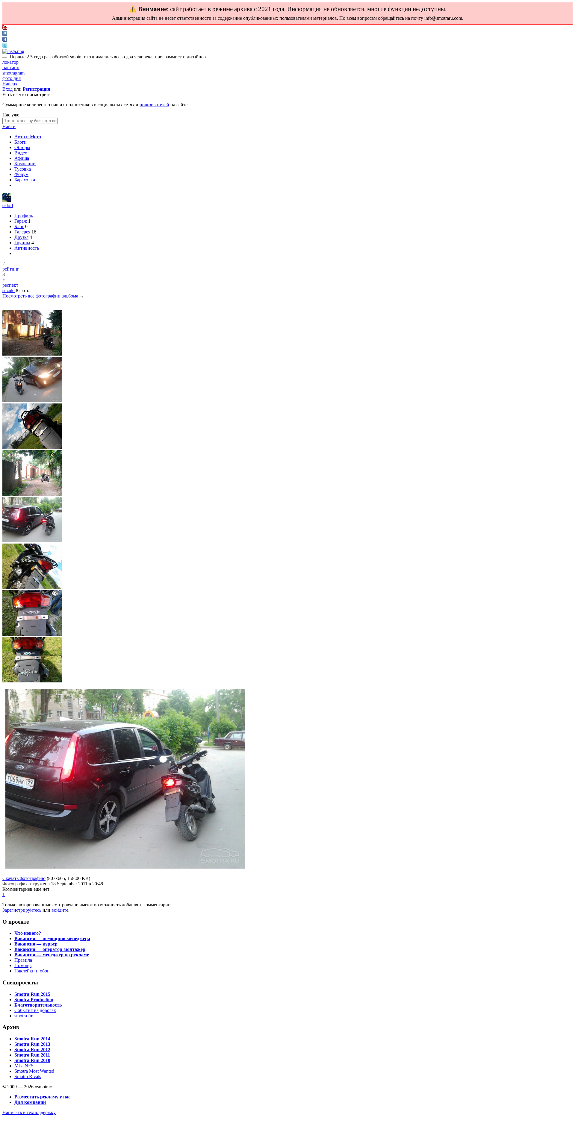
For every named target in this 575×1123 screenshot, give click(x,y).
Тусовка (22, 169)
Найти (9, 126)
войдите (60, 910)
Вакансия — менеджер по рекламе (51, 954)
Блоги (20, 142)
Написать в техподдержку (29, 1112)
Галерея (22, 231)
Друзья (21, 237)
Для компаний (30, 1102)
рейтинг (10, 268)
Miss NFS (24, 1065)
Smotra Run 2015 (32, 994)
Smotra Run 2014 (32, 1038)
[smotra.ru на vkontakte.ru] (4, 34)
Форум (21, 174)
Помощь (22, 965)
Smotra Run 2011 (32, 1054)
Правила (23, 960)
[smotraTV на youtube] (4, 28)
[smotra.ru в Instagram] (13, 51)
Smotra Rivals (27, 1076)
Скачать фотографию (24, 878)
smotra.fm (23, 1015)
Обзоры (22, 147)
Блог (19, 226)
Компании (25, 163)
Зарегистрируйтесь (21, 910)
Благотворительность (38, 1004)
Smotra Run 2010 (32, 1060)
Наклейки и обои (32, 970)
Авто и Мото (27, 136)
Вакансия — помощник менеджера (52, 938)
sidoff (7, 205)
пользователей (154, 104)
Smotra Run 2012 (32, 1049)
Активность (26, 248)
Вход (7, 89)
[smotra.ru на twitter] (4, 45)
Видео (20, 152)
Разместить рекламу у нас (42, 1096)
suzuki (8, 290)
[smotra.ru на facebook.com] (4, 40)
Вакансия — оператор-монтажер (49, 949)
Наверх (9, 83)
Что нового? (27, 933)
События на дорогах (35, 1010)
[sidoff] (6, 200)
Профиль (23, 215)
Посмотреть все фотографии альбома (40, 295)
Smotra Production (33, 999)
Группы (22, 242)
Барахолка (24, 179)
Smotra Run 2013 (32, 1044)
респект (10, 285)
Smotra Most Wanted (34, 1071)
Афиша (21, 158)
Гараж (20, 221)
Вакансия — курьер (36, 943)
